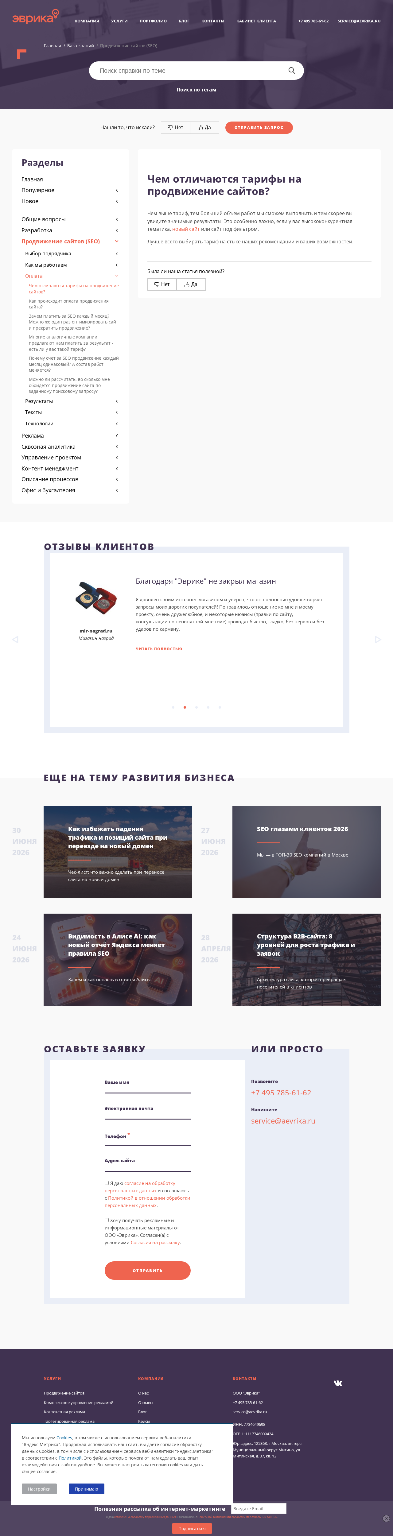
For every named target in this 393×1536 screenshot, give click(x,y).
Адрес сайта (120, 1160)
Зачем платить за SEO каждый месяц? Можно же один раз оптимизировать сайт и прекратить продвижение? (73, 322)
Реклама (32, 435)
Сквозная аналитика (48, 446)
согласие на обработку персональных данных (145, 1517)
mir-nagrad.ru (96, 631)
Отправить (147, 1270)
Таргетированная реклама (69, 1421)
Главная (52, 45)
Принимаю (86, 1489)
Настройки (39, 1489)
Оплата (34, 276)
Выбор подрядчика (48, 253)
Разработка (36, 230)
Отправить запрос (259, 127)
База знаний (80, 45)
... (173, 707)
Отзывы (145, 1402)
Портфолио (153, 21)
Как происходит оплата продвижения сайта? (69, 304)
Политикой (70, 1458)
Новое (29, 201)
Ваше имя (117, 1082)
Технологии (39, 423)
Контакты (212, 21)
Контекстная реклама (64, 1411)
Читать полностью (159, 649)
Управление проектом (51, 457)
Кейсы (144, 1421)
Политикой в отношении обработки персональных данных (237, 1517)
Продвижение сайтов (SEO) (60, 241)
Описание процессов (49, 479)
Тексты (33, 412)
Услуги (119, 21)
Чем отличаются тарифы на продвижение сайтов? (74, 289)
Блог (184, 21)
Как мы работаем (46, 264)
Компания (87, 21)
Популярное (37, 190)
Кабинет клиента (256, 21)
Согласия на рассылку (155, 1242)
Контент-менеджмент (49, 468)
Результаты (39, 401)
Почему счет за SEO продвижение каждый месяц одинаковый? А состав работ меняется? (74, 364)
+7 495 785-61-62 (313, 21)
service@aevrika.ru (359, 21)
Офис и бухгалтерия (48, 490)
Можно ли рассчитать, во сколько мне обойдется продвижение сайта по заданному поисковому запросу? (69, 385)
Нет (178, 127)
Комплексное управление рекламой (78, 1402)
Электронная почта (129, 1108)
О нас (143, 1393)
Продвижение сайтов (64, 1393)
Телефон (117, 1135)
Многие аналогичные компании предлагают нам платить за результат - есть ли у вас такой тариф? (71, 343)
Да (207, 127)
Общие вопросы (43, 219)
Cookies (64, 1438)
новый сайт (186, 229)
